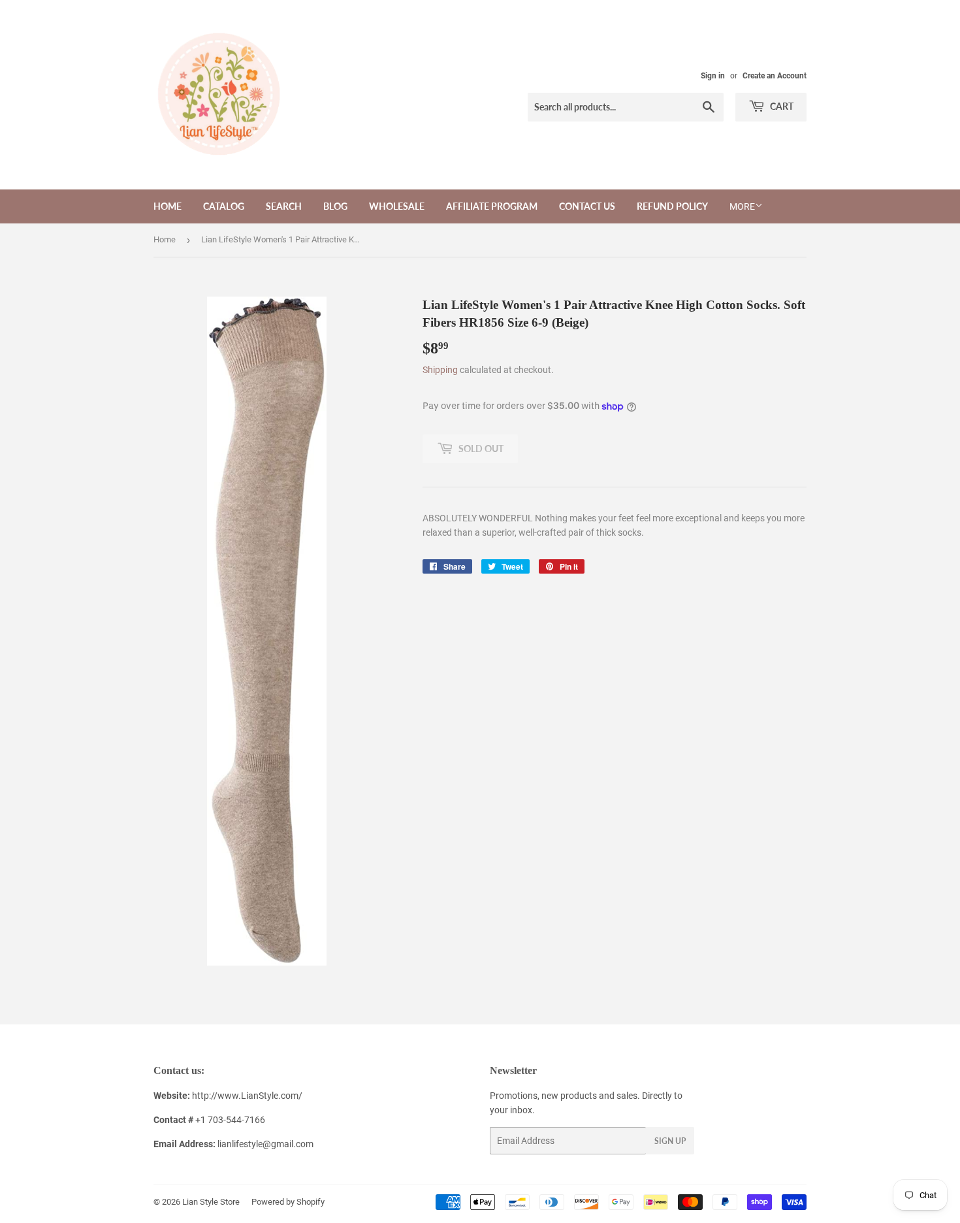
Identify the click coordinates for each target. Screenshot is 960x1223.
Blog (335, 206)
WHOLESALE (396, 206)
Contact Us (587, 206)
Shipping (440, 370)
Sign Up (670, 1141)
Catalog (223, 206)
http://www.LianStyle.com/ (247, 1095)
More (742, 206)
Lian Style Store (211, 1202)
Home (167, 206)
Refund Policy (672, 206)
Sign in (713, 75)
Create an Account (775, 75)
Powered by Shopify (288, 1202)
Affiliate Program (491, 206)
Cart (780, 106)
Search (284, 206)
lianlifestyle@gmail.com (233, 1144)
